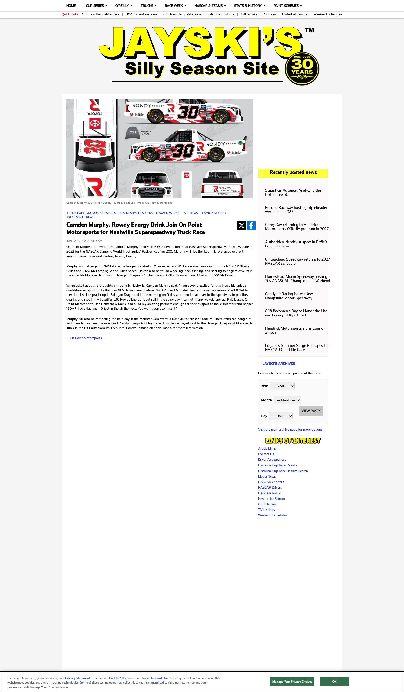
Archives (269, 14)
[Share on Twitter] (241, 225)
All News (191, 212)
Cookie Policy (118, 678)
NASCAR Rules (269, 493)
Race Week (174, 5)
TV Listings (266, 509)
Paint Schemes (286, 5)
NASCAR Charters (271, 482)
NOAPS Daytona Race (141, 14)
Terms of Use (159, 678)
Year (264, 386)
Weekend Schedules (328, 14)
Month (266, 400)
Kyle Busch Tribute (220, 14)
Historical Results (294, 14)
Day (264, 415)
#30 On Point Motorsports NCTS (91, 212)
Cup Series (95, 5)
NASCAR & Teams (209, 5)
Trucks (147, 5)
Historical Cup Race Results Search (283, 471)
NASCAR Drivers (270, 487)
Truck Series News (80, 217)
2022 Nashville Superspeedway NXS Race (149, 212)
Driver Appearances (272, 459)
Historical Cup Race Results (277, 465)
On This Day (267, 504)
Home (71, 5)
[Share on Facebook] (251, 225)
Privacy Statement (77, 678)
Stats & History (248, 5)
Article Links (267, 448)
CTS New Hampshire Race (182, 14)
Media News (267, 476)
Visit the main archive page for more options (290, 429)
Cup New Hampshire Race (100, 14)
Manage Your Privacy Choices (292, 681)
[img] (202, 56)
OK (334, 681)
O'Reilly (122, 5)
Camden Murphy (214, 212)
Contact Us (266, 454)
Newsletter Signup (271, 498)
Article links (249, 14)
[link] (202, 56)
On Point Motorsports (86, 338)
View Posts (311, 411)
